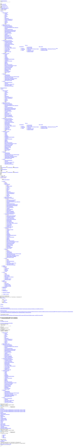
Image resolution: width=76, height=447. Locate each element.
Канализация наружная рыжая (49, 311)
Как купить (7, 283)
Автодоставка (2, 423)
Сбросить (6, 330)
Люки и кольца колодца (27, 312)
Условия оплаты (3, 418)
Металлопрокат (3, 308)
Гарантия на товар (3, 419)
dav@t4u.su (3, 297)
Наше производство (9, 308)
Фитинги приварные (19, 312)
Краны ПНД (2, 315)
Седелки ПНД (40, 315)
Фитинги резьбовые (11, 312)
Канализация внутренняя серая (38, 311)
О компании (7, 268)
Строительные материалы (11, 215)
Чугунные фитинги (64, 311)
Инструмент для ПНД (34, 315)
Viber (5, 301)
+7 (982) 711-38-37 (3, 8)
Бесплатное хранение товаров (5, 428)
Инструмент (6, 312)
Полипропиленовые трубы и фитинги (15, 311)
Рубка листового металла (4, 425)
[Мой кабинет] (0, 166)
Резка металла (2, 424)
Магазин (8, 250)
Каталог (6, 183)
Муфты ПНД (12, 315)
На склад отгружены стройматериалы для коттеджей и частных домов (12, 409)
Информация (2, 416)
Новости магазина (4, 405)
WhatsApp (5, 302)
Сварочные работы (3, 427)
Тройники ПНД (17, 315)
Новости (1, 420)
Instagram (4, 434)
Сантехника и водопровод (11, 199)
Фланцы (23, 311)
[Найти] (0, 446)
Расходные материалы (4, 311)
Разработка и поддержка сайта (5, 444)
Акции (1, 417)
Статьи (1, 421)
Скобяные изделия (10, 229)
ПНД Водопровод (57, 311)
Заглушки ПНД (7, 315)
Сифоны (68, 311)
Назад (6, 182)
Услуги (8, 260)
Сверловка (2, 426)
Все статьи (2, 408)
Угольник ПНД (23, 315)
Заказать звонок (3, 177)
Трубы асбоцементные (29, 311)
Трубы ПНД (28, 315)
